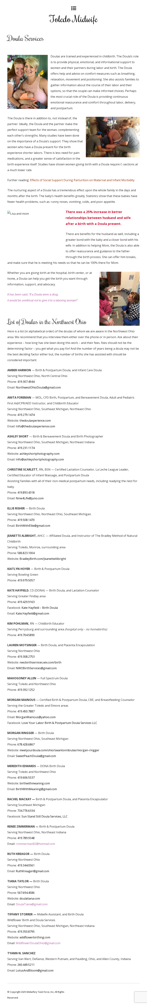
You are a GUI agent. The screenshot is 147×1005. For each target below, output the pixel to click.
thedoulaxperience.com (35, 421)
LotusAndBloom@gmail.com (34, 970)
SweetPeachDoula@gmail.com (36, 756)
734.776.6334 (26, 811)
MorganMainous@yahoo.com (36, 717)
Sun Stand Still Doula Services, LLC (45, 816)
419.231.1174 (26, 448)
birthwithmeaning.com (35, 783)
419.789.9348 (26, 838)
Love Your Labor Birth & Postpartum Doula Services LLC (59, 723)
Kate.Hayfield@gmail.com (32, 613)
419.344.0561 (26, 865)
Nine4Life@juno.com (30, 498)
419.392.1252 (26, 690)
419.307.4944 (26, 382)
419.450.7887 (26, 711)
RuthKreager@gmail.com (32, 871)
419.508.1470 (26, 520)
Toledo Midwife (73, 18)
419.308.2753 (26, 657)
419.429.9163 (26, 602)
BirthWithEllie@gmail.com (33, 526)
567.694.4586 (26, 893)
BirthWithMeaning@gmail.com (36, 789)
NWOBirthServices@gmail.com (36, 668)
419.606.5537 (26, 778)
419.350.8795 (26, 932)
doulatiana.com (30, 898)
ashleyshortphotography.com (40, 454)
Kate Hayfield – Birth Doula (40, 608)
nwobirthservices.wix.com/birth (40, 662)
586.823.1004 (26, 553)
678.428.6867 (26, 744)
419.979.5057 (26, 580)
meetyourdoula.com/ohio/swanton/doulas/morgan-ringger (59, 750)
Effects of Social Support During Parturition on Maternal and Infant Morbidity (82, 180)
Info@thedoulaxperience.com (35, 426)
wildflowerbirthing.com (35, 937)
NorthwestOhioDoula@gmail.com (38, 387)
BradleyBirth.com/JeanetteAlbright (43, 559)
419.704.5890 (26, 635)
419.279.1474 (26, 415)
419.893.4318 (26, 492)
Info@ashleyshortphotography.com (40, 459)
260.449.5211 (26, 965)
